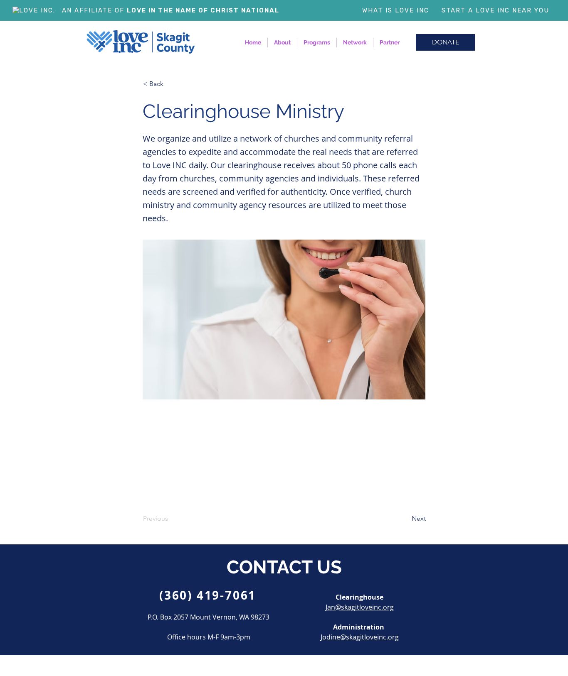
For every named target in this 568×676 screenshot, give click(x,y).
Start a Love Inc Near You (495, 10)
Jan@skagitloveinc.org (360, 607)
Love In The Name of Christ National (203, 10)
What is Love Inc (395, 10)
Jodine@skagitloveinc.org (360, 637)
